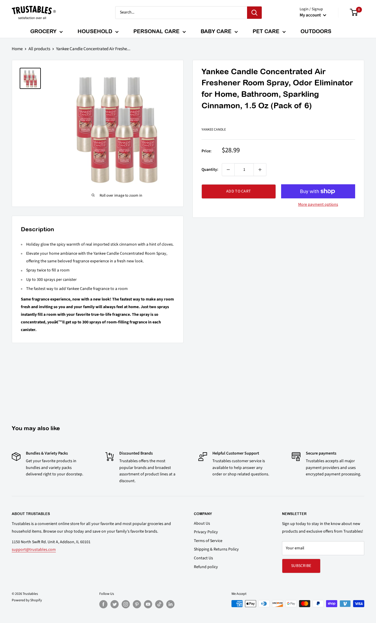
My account (311, 15)
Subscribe (301, 566)
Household (95, 31)
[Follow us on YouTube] (148, 604)
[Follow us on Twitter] (114, 604)
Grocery (43, 31)
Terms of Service (208, 541)
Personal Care (156, 31)
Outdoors (316, 31)
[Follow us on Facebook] (103, 604)
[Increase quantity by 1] (260, 169)
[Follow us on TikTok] (159, 604)
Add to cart (238, 191)
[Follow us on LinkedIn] (170, 604)
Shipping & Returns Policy (216, 549)
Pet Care (266, 31)
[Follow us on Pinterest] (137, 604)
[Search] (254, 12)
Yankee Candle (214, 129)
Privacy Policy (206, 532)
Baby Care (216, 31)
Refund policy (206, 567)
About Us (202, 523)
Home (17, 49)
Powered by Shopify (27, 600)
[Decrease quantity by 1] (228, 169)
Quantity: (210, 170)
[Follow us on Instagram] (126, 604)
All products (39, 49)
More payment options (318, 204)
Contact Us (203, 558)
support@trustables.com (34, 550)
